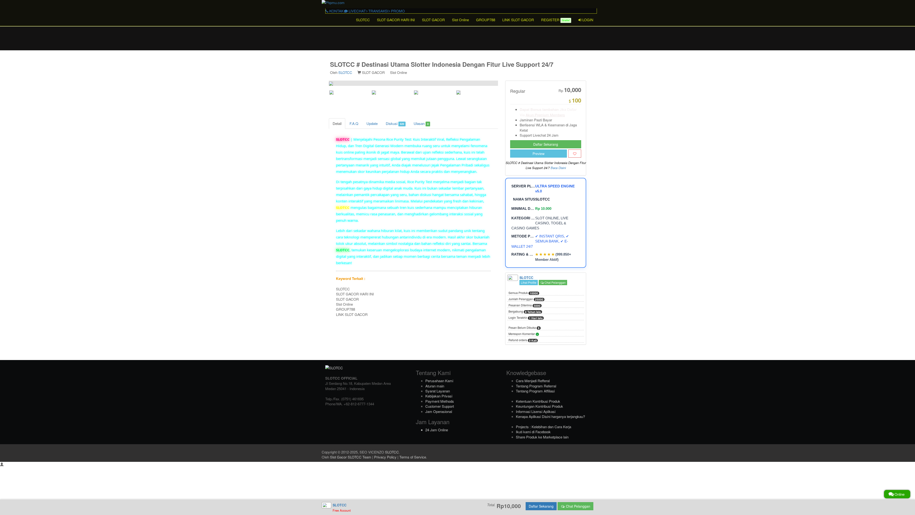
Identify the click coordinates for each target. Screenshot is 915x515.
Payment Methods (439, 401)
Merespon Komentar (523, 334)
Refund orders (522, 340)
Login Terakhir (525, 317)
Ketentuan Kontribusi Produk (538, 401)
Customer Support (439, 406)
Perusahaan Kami (439, 380)
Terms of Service (412, 456)
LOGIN (587, 19)
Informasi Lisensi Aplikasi (535, 411)
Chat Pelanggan (555, 282)
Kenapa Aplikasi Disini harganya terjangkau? (550, 416)
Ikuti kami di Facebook (533, 431)
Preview (538, 153)
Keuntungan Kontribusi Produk (539, 406)
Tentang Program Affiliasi (535, 390)
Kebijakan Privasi (438, 395)
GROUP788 (485, 19)
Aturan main (434, 385)
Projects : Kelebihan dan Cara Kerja (543, 426)
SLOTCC (363, 19)
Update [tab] (372, 123)
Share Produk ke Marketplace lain (542, 436)
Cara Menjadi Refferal (533, 380)
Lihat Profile (528, 282)
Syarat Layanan (437, 390)
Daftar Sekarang (545, 144)
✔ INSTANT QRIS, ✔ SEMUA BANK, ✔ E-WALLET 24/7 (540, 241)
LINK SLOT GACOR (518, 19)
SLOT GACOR (433, 19)
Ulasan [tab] (421, 123)
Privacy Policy (385, 456)
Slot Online (460, 19)
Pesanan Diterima (524, 305)
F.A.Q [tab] (354, 123)
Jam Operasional (438, 411)
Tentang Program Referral (536, 385)
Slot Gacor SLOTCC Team (350, 456)
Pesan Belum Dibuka (523, 327)
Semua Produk (523, 293)
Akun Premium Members (545, 114)
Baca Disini (558, 168)
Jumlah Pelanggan (525, 299)
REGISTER (555, 19)
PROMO (397, 10)
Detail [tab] (337, 123)
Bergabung (524, 311)
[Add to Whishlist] (574, 153)
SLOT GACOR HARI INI (396, 19)
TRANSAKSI (377, 10)
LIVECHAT (357, 10)
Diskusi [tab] (395, 123)
